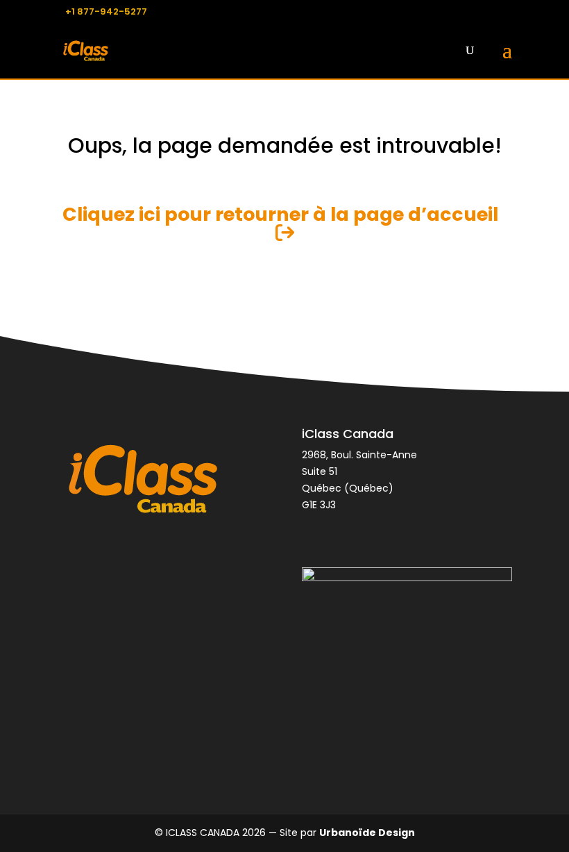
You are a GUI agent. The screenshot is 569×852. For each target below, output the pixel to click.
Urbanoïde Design (367, 833)
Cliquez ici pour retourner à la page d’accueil (284, 214)
